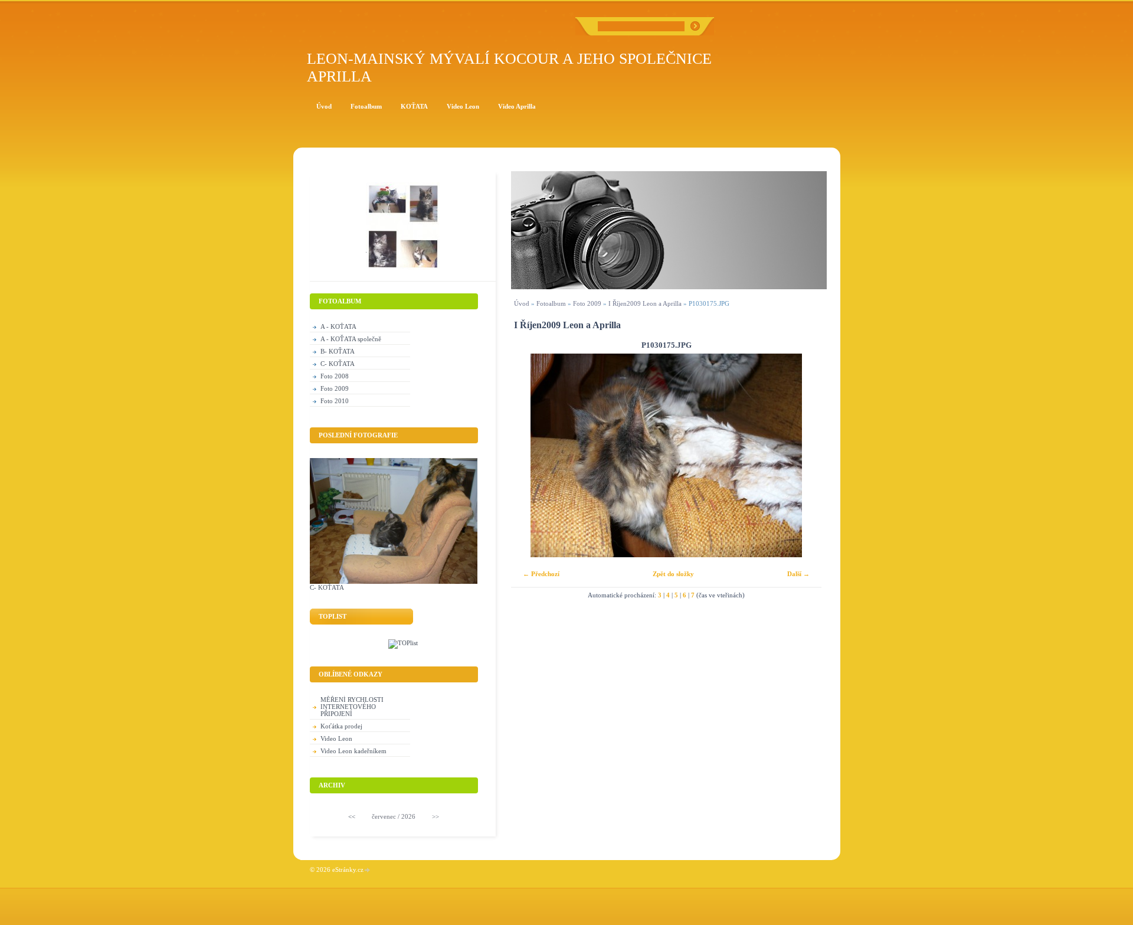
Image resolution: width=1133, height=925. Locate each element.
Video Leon (336, 738)
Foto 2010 (334, 400)
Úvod (521, 303)
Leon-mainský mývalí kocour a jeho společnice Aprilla (509, 67)
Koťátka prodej (341, 726)
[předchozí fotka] (530, 455)
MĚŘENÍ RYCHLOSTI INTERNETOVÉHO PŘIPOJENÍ (352, 706)
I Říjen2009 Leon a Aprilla (645, 303)
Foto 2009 (587, 303)
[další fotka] (802, 455)
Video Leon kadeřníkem (353, 750)
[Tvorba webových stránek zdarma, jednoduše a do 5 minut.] (368, 870)
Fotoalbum (551, 303)
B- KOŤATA (337, 351)
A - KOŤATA (338, 326)
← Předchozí (541, 573)
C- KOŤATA (337, 363)
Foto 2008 (334, 376)
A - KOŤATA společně (350, 338)
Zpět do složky (673, 573)
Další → (798, 573)
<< (351, 816)
